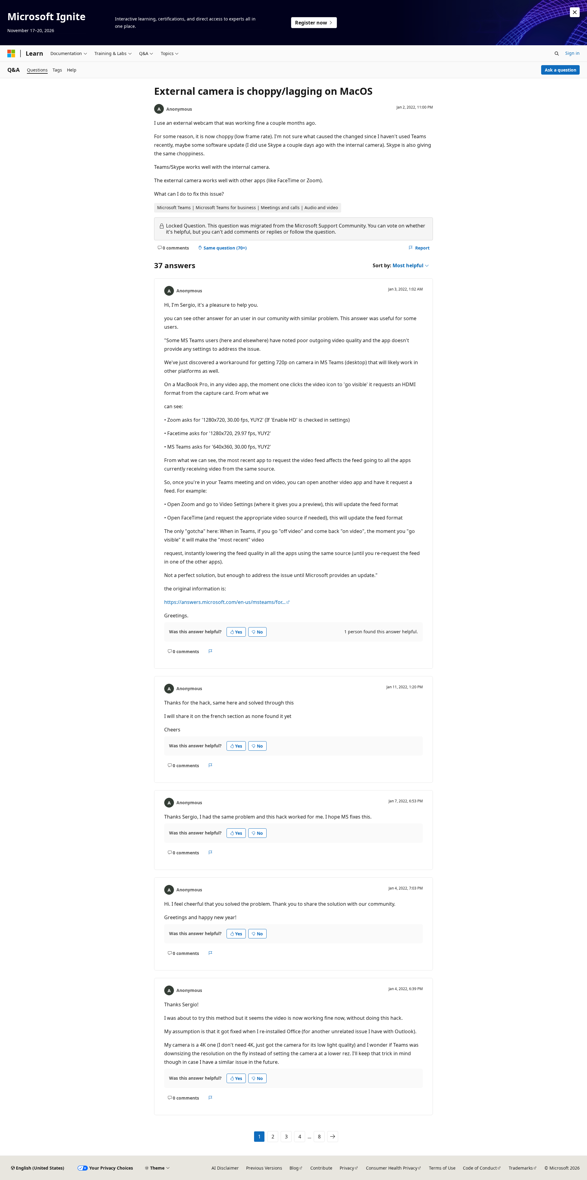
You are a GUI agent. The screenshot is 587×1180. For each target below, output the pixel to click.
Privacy (347, 1168)
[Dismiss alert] (575, 12)
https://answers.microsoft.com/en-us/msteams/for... (225, 602)
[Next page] (332, 1136)
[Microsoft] (11, 53)
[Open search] (557, 53)
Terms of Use (442, 1168)
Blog (294, 1168)
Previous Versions (264, 1168)
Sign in (572, 53)
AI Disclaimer (225, 1168)
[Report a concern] (210, 651)
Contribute (321, 1168)
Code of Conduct (480, 1168)
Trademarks (521, 1168)
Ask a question (560, 70)
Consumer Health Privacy (391, 1168)
